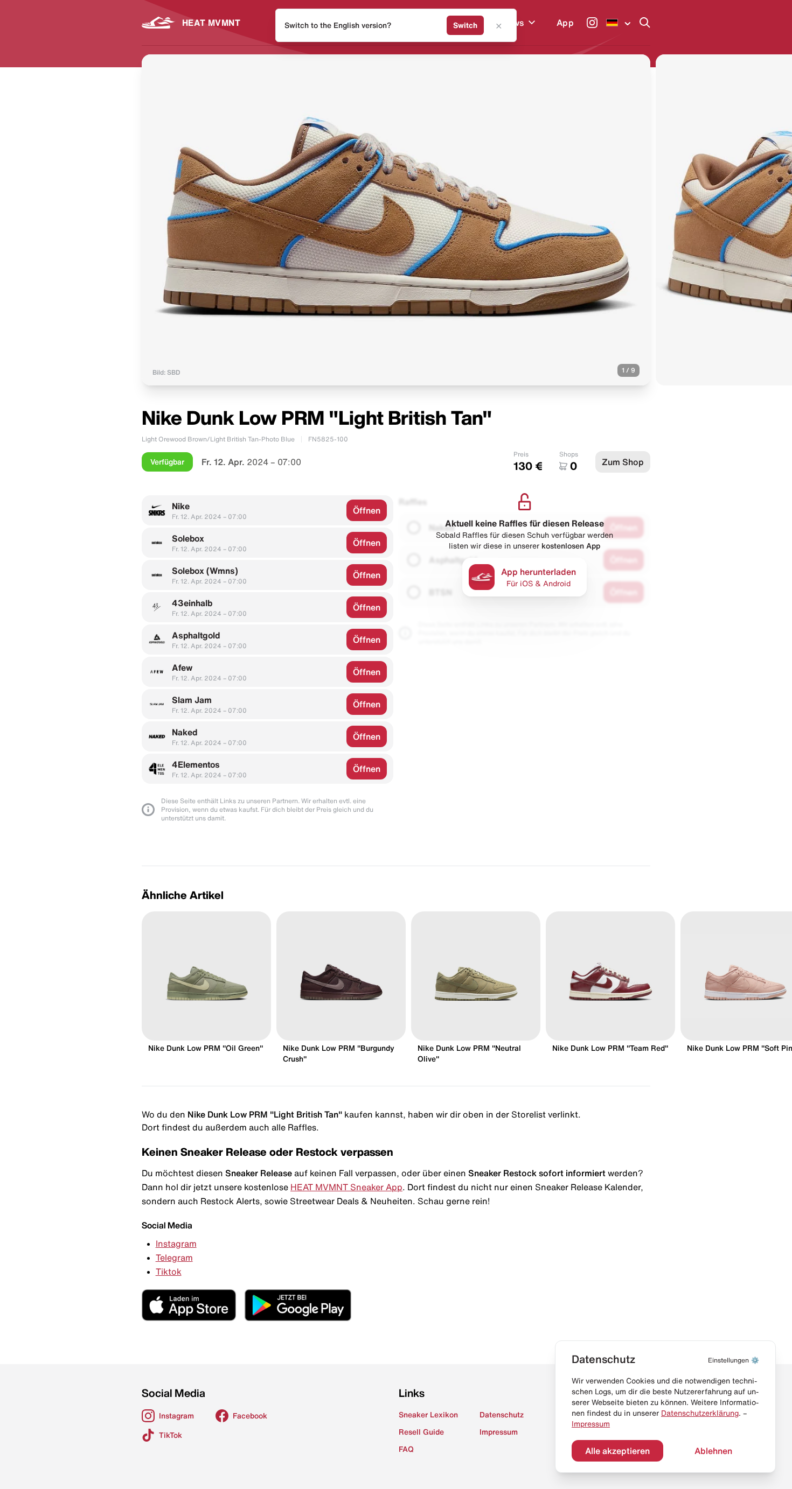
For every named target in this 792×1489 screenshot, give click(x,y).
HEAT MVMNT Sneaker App (346, 1187)
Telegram (174, 1257)
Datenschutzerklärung (700, 1413)
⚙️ (733, 1360)
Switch (465, 25)
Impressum (591, 1424)
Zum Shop (623, 462)
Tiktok (169, 1271)
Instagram (176, 1243)
